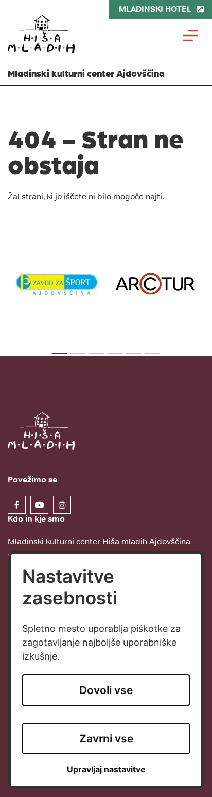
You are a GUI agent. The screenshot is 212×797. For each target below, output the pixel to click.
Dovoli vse (106, 690)
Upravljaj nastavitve (106, 769)
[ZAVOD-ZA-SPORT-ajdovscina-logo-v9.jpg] (57, 283)
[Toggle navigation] (190, 35)
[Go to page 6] (152, 353)
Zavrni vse (106, 738)
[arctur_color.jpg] (155, 284)
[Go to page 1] (59, 353)
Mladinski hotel (155, 9)
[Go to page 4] (115, 353)
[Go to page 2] (78, 353)
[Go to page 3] (96, 353)
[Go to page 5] (134, 353)
